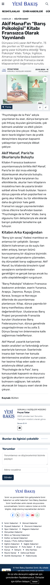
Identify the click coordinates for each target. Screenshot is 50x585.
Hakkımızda (31, 556)
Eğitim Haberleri (11, 544)
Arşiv (39, 547)
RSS (7, 571)
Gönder (8, 477)
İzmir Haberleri (11, 523)
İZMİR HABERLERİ (33, 11)
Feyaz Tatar (23, 412)
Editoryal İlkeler (28, 553)
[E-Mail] (19, 428)
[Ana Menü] (3, 4)
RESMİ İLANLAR (11, 11)
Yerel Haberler (11, 547)
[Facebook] (13, 515)
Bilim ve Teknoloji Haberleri (17, 535)
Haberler (6, 19)
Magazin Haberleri (30, 529)
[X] (17, 515)
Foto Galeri (27, 547)
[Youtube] (32, 515)
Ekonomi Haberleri (33, 526)
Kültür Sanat (21, 19)
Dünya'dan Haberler (13, 532)
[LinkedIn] (27, 515)
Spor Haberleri (11, 529)
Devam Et (21, 423)
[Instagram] (22, 515)
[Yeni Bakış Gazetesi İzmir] (25, 3)
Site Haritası (31, 550)
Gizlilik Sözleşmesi (13, 556)
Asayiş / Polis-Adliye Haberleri (18, 541)
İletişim (17, 550)
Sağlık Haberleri (31, 544)
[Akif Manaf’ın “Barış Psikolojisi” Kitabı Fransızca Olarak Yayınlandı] (25, 89)
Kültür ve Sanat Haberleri (16, 538)
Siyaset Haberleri (12, 526)
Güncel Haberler (29, 523)
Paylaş (8, 107)
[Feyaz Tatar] (8, 414)
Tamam (34, 582)
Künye (7, 550)
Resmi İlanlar (10, 553)
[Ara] (46, 4)
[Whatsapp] (37, 515)
